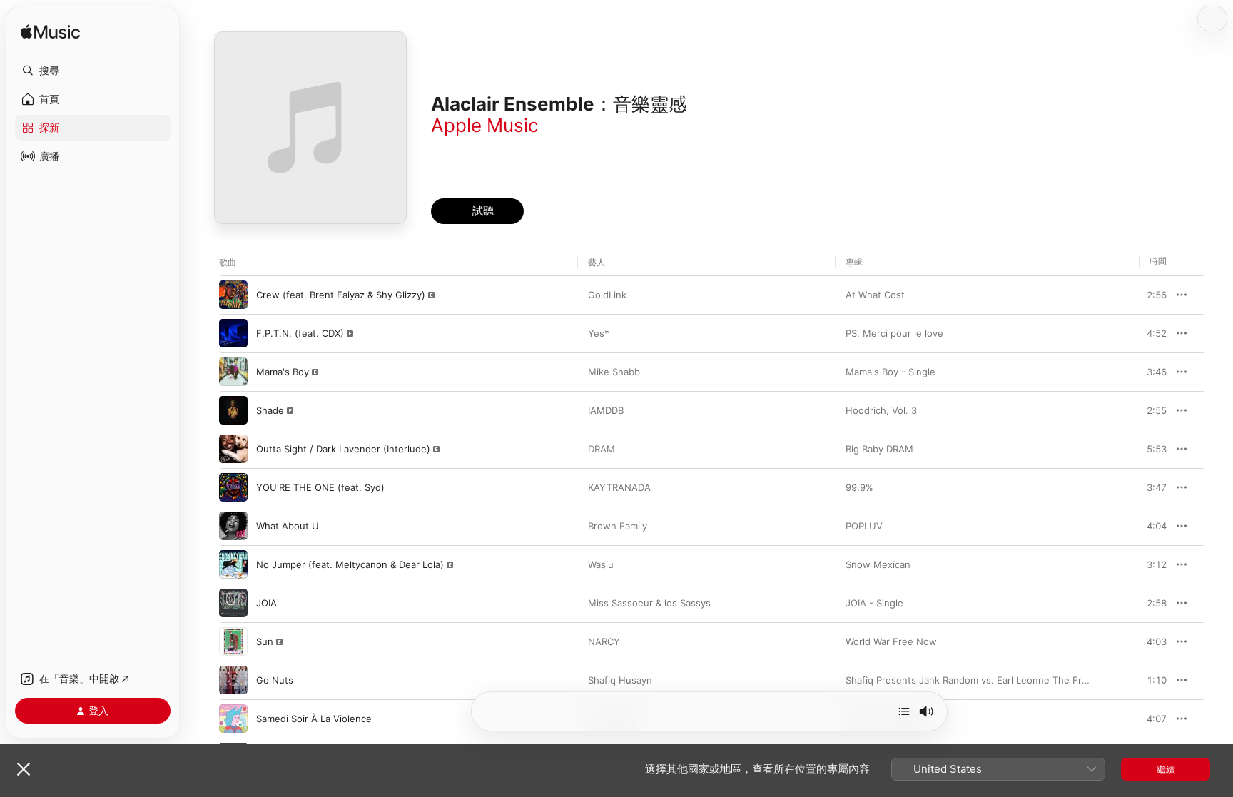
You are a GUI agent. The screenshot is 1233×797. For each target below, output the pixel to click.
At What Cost (875, 294)
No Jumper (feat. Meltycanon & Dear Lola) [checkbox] (350, 564)
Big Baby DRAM (879, 449)
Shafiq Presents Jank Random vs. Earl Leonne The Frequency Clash (996, 680)
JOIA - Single (874, 603)
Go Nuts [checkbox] (274, 680)
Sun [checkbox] (264, 641)
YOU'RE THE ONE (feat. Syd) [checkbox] (320, 487)
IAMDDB (606, 410)
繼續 (1166, 769)
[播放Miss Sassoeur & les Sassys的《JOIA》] (233, 603)
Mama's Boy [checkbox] (282, 371)
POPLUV (864, 526)
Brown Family (617, 526)
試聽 (1159, 294)
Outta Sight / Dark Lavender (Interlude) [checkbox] (343, 449)
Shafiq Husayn (620, 680)
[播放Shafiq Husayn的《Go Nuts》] (233, 680)
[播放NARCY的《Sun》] (233, 641)
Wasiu (601, 564)
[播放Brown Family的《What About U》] (233, 526)
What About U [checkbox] (287, 526)
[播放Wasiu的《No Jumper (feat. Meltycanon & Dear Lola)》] (233, 564)
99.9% (859, 487)
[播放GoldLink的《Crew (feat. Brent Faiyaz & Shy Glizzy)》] (233, 294)
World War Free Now (891, 641)
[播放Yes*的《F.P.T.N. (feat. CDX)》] (233, 333)
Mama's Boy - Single (890, 371)
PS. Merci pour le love (894, 333)
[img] (50, 32)
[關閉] (23, 769)
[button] (93, 71)
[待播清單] (904, 711)
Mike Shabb (614, 371)
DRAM (601, 449)
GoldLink (607, 294)
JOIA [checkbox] (266, 603)
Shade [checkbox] (270, 410)
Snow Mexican (878, 564)
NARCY (604, 641)
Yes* (598, 333)
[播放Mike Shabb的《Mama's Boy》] (233, 371)
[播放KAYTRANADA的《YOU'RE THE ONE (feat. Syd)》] (233, 487)
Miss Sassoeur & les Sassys (649, 603)
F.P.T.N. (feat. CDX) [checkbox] (300, 333)
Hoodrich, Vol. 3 (881, 410)
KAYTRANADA (619, 487)
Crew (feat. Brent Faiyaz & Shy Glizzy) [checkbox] (340, 294)
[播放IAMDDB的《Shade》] (233, 410)
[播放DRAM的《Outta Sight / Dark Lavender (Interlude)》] (233, 449)
